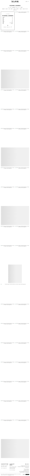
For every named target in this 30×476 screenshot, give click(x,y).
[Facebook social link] (25, 464)
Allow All (27, 474)
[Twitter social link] (26, 464)
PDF (18, 7)
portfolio (13, 7)
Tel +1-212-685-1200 (4, 468)
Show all (10, 7)
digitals (17, 7)
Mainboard (27, 467)
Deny (24, 474)
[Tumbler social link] (28, 464)
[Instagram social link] (26, 1)
